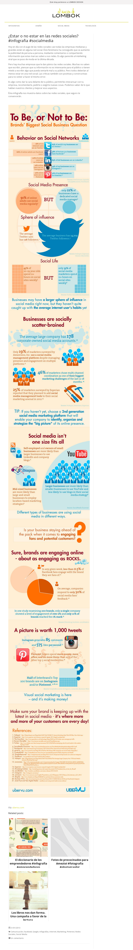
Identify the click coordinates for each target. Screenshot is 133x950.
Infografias (14, 26)
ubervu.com (18, 807)
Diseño (39, 26)
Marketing (61, 931)
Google (36, 931)
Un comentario (17, 938)
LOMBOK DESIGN (76, 2)
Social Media (63, 26)
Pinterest (71, 931)
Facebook (28, 931)
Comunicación (17, 931)
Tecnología (90, 26)
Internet (52, 931)
